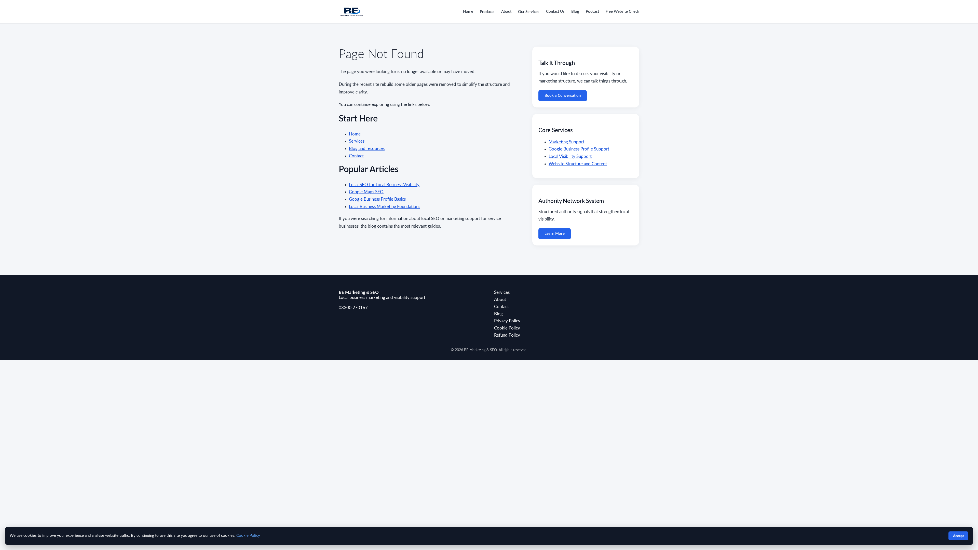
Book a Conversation (563, 96)
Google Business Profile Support (579, 149)
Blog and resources (367, 148)
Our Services (528, 12)
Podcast (592, 11)
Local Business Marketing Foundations (384, 206)
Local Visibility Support (570, 156)
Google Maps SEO (366, 192)
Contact (356, 156)
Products (487, 12)
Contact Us (555, 11)
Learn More (555, 234)
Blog (575, 11)
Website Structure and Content (578, 164)
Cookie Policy (507, 328)
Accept (958, 536)
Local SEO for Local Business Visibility (384, 185)
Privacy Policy (507, 321)
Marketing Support (566, 142)
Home (468, 11)
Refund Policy (507, 335)
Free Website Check (622, 11)
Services (356, 141)
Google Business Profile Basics (377, 199)
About (506, 11)
